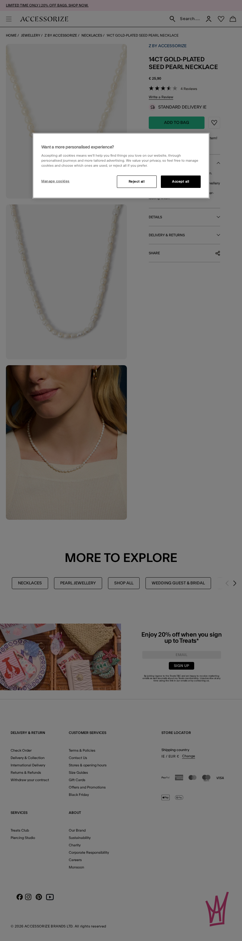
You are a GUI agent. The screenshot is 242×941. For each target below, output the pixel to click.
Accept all (180, 181)
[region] (121, 165)
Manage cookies (55, 181)
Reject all (137, 181)
